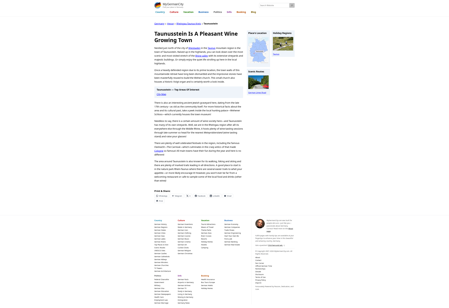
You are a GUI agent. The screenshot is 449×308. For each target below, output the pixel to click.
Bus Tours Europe (208, 282)
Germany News (184, 303)
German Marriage (161, 303)
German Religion (184, 250)
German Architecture (162, 271)
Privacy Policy (260, 280)
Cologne (158, 150)
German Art (182, 245)
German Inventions (185, 224)
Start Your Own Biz (231, 236)
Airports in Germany (186, 282)
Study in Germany (185, 291)
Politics (157, 275)
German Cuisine (184, 236)
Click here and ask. (275, 245)
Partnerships (260, 269)
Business (228, 220)
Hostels (204, 245)
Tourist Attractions (208, 224)
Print (161, 201)
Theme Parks (206, 230)
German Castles (160, 253)
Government (159, 282)
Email (229, 196)
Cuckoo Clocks (183, 247)
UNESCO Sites (159, 250)
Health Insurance (208, 279)
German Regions (160, 227)
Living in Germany (185, 294)
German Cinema (184, 242)
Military (157, 285)
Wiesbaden (194, 48)
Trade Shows (229, 230)
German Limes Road (257, 92)
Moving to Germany (185, 297)
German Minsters (161, 262)
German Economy (231, 224)
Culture (181, 220)
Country (158, 220)
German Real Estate (232, 245)
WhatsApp (163, 196)
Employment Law (161, 300)
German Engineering (232, 233)
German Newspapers (162, 294)
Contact (258, 260)
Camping (204, 247)
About (257, 257)
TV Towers (158, 268)
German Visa (159, 288)
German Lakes (159, 239)
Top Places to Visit (161, 245)
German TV (182, 288)
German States (160, 230)
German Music (183, 239)
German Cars (183, 230)
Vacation (205, 220)
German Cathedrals (162, 256)
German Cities (159, 233)
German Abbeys (160, 259)
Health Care (159, 297)
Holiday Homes (207, 242)
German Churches (161, 265)
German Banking (231, 242)
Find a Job (228, 239)
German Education (161, 291)
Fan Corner (259, 263)
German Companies (232, 227)
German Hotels (207, 285)
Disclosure (259, 274)
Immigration (183, 300)
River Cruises (206, 236)
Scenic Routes (159, 247)
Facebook (201, 196)
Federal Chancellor (161, 279)
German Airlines (184, 285)
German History (160, 224)
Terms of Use (260, 277)
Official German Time (263, 266)
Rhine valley (201, 55)
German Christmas (185, 253)
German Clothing (184, 233)
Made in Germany (185, 227)
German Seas (159, 236)
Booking (205, 275)
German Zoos (206, 233)
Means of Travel (207, 227)
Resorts (204, 239)
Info (180, 275)
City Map (161, 94)
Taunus (211, 48)
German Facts (183, 279)
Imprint (258, 283)
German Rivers (160, 242)
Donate (258, 271)
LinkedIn (216, 196)
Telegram (178, 196)
